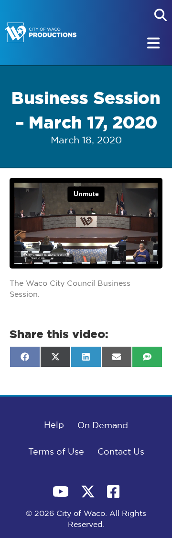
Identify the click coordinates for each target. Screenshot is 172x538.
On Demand (102, 426)
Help (54, 425)
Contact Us (120, 452)
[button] (160, 15)
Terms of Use (56, 452)
